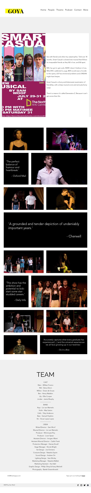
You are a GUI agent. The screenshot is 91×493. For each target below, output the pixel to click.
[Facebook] (78, 485)
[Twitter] (84, 485)
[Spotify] (88, 485)
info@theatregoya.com (14, 476)
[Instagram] (81, 485)
